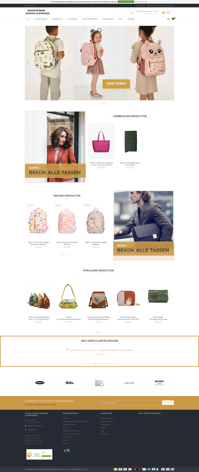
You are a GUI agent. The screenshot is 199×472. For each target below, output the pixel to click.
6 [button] (104, 103)
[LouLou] (129, 383)
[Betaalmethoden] (115, 469)
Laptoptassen (41, 19)
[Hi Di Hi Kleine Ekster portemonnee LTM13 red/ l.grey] (128, 296)
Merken (131, 19)
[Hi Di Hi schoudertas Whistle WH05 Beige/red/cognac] (98, 296)
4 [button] (98, 103)
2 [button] (92, 103)
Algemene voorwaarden (71, 434)
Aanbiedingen (106, 424)
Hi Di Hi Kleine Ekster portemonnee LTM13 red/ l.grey (128, 318)
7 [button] (107, 103)
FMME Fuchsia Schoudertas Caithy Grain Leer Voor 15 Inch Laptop (101, 164)
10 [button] (113, 363)
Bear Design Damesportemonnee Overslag (158, 318)
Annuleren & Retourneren (72, 431)
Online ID (85, 469)
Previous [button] (28, 62)
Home (27, 19)
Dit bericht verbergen (126, 2)
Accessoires (108, 19)
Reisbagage (57, 19)
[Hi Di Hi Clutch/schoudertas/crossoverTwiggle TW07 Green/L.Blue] (69, 296)
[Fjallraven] (70, 383)
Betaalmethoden (69, 424)
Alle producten (106, 418)
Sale (121, 19)
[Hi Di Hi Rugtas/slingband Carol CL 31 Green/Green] (39, 296)
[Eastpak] (40, 383)
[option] (99, 63)
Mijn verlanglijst (140, 5)
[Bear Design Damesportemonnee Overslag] (158, 296)
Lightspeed (67, 469)
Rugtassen (72, 19)
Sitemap (66, 440)
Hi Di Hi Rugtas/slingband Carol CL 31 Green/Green (38, 318)
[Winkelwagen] (172, 19)
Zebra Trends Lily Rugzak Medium (67, 243)
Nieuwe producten (107, 421)
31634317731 (31, 5)
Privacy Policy (68, 437)
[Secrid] (159, 383)
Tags (102, 431)
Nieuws (65, 443)
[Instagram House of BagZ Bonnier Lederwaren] (68, 450)
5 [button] (101, 103)
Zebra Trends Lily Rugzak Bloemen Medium (38, 243)
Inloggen (153, 5)
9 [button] (110, 363)
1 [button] (89, 103)
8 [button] (110, 103)
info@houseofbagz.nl (35, 426)
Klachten (66, 418)
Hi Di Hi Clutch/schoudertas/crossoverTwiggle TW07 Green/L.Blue (68, 318)
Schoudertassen (89, 19)
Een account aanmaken (167, 5)
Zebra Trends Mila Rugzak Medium (96, 243)
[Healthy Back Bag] (99, 383)
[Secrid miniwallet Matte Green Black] (130, 141)
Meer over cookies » (141, 2)
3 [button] (95, 103)
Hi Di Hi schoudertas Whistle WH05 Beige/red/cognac (98, 318)
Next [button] (170, 62)
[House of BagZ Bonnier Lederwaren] (37, 12)
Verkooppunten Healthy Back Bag (75, 421)
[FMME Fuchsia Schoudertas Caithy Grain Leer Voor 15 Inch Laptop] (101, 141)
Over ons (66, 428)
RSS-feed (104, 434)
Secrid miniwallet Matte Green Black (130, 164)
